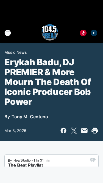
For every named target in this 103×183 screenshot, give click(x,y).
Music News (15, 52)
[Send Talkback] (83, 33)
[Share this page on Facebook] (63, 130)
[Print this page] (95, 130)
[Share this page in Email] (84, 130)
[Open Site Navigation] (7, 33)
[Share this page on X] (74, 130)
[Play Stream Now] (94, 33)
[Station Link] (50, 33)
